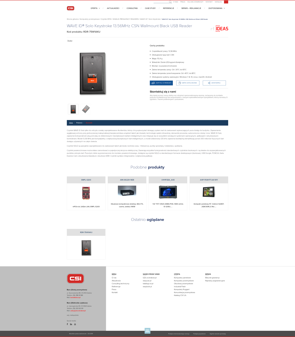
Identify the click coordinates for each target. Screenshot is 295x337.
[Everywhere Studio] (147, 333)
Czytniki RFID (106, 19)
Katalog (218, 2)
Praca (182, 2)
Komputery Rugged (181, 289)
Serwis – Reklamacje (191, 8)
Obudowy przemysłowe (183, 283)
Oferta (94, 8)
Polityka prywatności (199, 334)
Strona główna (72, 19)
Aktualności (113, 8)
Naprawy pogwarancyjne (215, 281)
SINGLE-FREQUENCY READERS (126, 19)
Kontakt (209, 2)
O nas (175, 2)
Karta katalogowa (189, 83)
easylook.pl (147, 286)
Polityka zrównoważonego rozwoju (178, 334)
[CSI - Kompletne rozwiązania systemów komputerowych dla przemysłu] (75, 278)
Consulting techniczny (120, 283)
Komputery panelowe (182, 278)
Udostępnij (216, 83)
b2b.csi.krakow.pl (149, 278)
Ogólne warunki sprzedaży (218, 334)
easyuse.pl (147, 281)
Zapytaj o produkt (163, 83)
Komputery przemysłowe (89, 19)
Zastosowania (215, 8)
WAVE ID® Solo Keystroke (150, 19)
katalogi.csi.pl (148, 283)
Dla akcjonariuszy (195, 2)
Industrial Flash (180, 286)
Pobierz (79, 123)
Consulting (132, 8)
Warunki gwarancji (212, 278)
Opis (71, 123)
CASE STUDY (150, 8)
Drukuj (70, 41)
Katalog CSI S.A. (180, 295)
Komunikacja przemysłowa (184, 292)
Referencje (168, 8)
